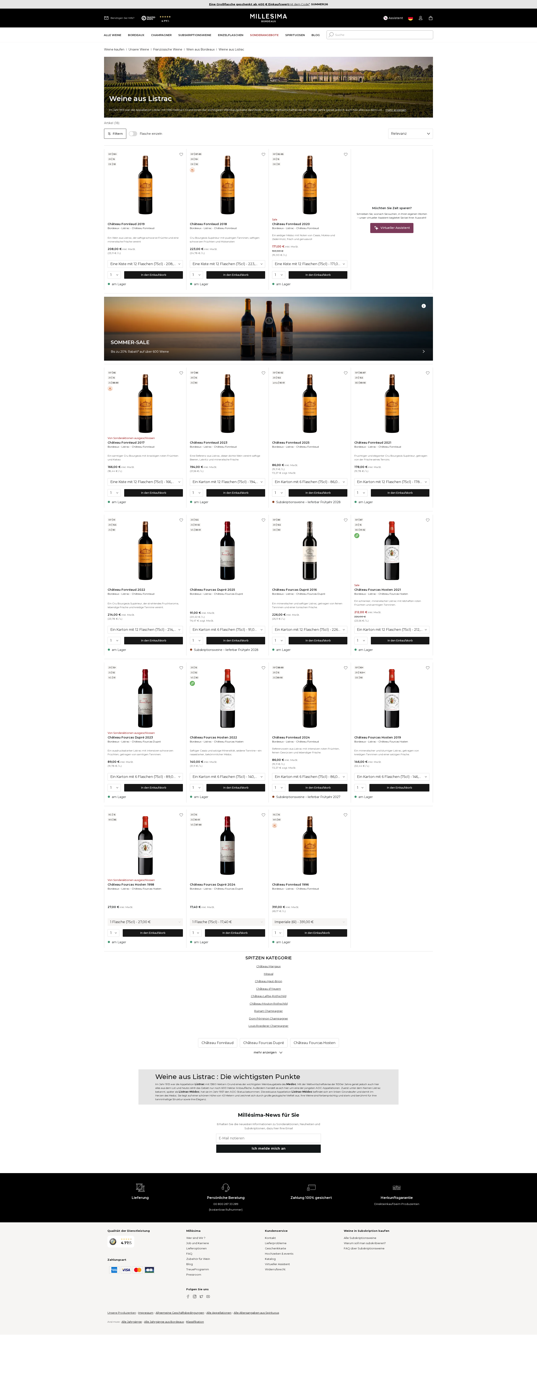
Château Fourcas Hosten (393, 593)
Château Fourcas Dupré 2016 (294, 590)
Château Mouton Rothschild (269, 1003)
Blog (189, 1264)
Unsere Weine (138, 49)
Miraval (268, 973)
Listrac (125, 228)
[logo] (268, 18)
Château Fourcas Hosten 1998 (131, 884)
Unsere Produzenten (121, 1312)
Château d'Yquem (268, 988)
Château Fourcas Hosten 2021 (377, 590)
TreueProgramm (197, 1269)
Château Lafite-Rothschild (268, 996)
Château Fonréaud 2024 (291, 737)
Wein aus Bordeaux (200, 49)
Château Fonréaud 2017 (126, 442)
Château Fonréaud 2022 (126, 590)
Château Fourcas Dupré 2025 (212, 590)
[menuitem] (112, 35)
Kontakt (270, 1238)
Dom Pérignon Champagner (268, 1018)
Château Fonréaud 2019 (126, 224)
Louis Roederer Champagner (268, 1025)
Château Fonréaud (143, 228)
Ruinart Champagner (268, 1011)
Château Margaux (268, 966)
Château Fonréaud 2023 (208, 442)
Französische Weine (167, 49)
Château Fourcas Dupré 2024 (212, 884)
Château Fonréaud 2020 (291, 224)
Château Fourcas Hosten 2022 (213, 737)
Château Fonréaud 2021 (372, 442)
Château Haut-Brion (268, 981)
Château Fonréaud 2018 (208, 224)
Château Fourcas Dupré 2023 (130, 737)
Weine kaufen (114, 49)
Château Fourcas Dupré (228, 593)
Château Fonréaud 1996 (290, 884)
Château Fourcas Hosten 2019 (377, 737)
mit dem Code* (259, 4)
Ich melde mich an (268, 1148)
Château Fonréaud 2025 (290, 442)
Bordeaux (113, 228)
